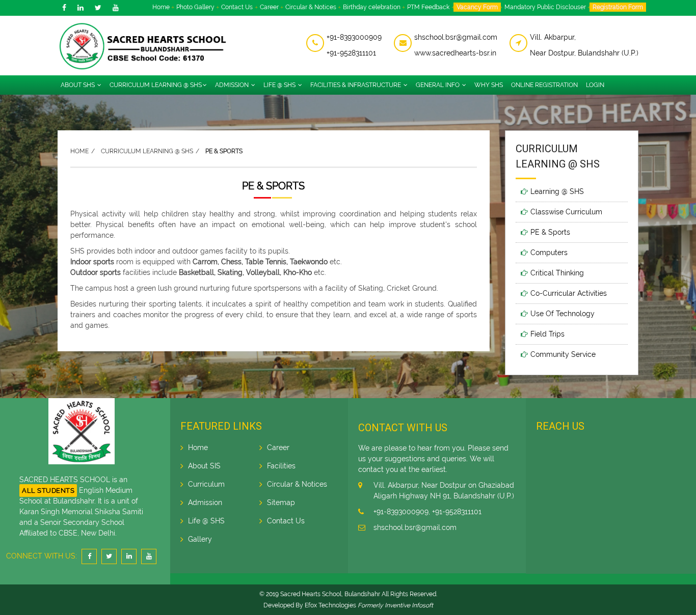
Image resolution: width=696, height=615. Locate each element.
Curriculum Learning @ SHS (156, 85)
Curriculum (206, 484)
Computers (549, 252)
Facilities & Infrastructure (356, 85)
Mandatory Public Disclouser (545, 7)
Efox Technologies (330, 605)
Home (161, 7)
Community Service (563, 354)
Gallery (200, 539)
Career (269, 7)
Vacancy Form (477, 7)
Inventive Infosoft (409, 605)
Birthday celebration (371, 7)
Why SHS (488, 85)
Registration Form (618, 7)
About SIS (204, 466)
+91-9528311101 (351, 53)
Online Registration (544, 85)
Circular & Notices (310, 7)
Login (595, 85)
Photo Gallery (195, 7)
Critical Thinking (557, 273)
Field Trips (547, 334)
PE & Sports (550, 232)
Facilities (281, 466)
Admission (232, 85)
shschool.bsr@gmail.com (455, 37)
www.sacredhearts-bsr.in (455, 53)
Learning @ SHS (557, 191)
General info (438, 85)
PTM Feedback (428, 7)
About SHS (78, 85)
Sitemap (281, 502)
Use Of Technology (562, 314)
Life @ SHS (280, 85)
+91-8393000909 (354, 37)
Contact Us (237, 7)
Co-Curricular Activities (568, 293)
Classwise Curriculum (566, 212)
